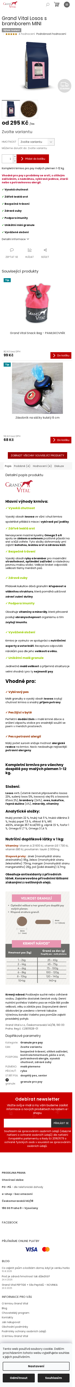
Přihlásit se (61, 1123)
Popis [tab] (8, 466)
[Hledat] (47, 4)
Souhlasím (53, 1378)
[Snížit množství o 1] (15, 161)
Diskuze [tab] (59, 466)
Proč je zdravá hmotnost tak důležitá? (26, 1276)
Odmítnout (18, 1378)
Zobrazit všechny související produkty (37, 455)
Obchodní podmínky (15, 1327)
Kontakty (7, 1317)
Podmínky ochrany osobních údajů (24, 1331)
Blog (4, 1308)
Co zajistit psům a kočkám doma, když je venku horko (36, 1268)
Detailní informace (14, 239)
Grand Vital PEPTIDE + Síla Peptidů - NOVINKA (30, 1285)
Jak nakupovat (11, 1322)
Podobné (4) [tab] (22, 466)
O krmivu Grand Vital (15, 1303)
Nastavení (36, 1366)
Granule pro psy (31, 1042)
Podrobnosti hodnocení (51, 34)
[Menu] (66, 4)
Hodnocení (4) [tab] (42, 466)
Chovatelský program (15, 1313)
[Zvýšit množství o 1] (15, 157)
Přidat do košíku (35, 159)
